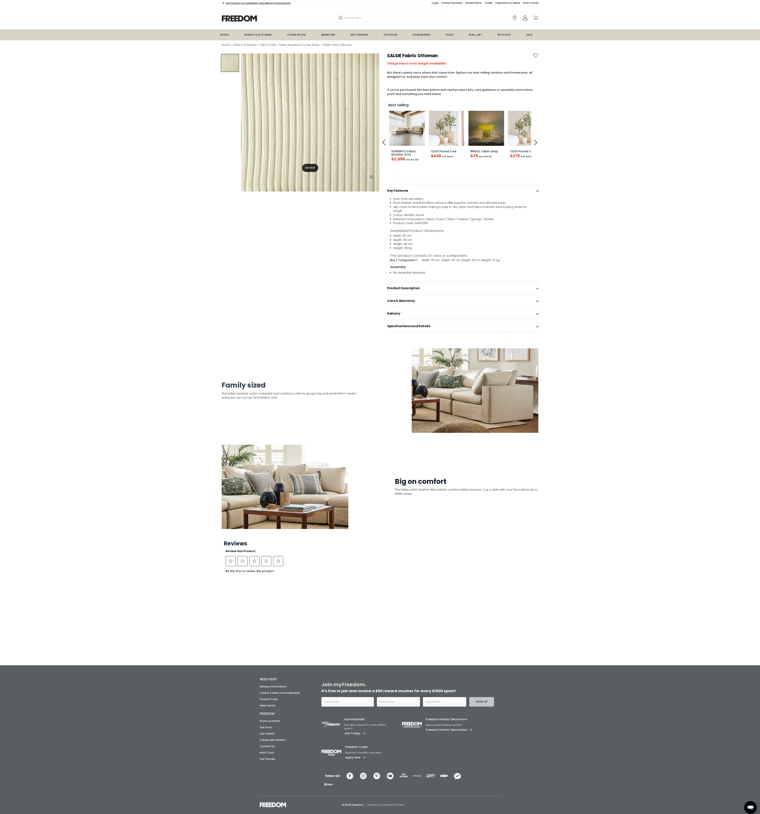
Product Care (268, 699)
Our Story (266, 727)
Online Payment (452, 3)
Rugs (449, 35)
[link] (264, 18)
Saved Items (473, 3)
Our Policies (267, 759)
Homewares (421, 35)
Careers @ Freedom (273, 740)
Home (226, 45)
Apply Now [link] (353, 757)
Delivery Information (273, 686)
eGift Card (267, 752)
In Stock (504, 35)
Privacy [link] (399, 805)
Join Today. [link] (352, 733)
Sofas (224, 35)
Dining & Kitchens (258, 35)
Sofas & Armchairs (245, 45)
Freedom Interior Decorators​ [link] (446, 719)
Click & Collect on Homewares (280, 693)
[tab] (463, 190)
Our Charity (267, 733)
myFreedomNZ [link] (354, 719)
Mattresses (359, 35)
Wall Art (475, 35)
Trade (488, 3)
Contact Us (267, 746)
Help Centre (267, 705)
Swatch (310, 168)
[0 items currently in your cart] (535, 17)
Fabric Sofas (268, 45)
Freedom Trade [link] (356, 747)
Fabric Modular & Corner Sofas (299, 45)
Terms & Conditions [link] (381, 805)
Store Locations (270, 721)
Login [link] (435, 3)
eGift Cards (530, 3)
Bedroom (328, 35)
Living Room (296, 35)
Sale (529, 35)
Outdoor (390, 35)
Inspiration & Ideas (507, 3)
